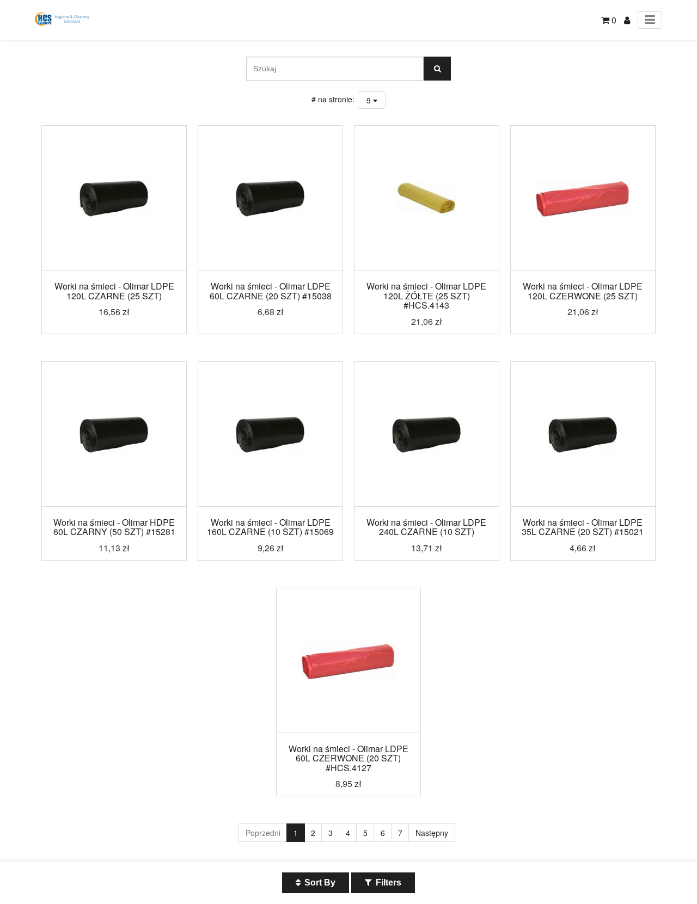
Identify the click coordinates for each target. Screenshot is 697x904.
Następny (431, 832)
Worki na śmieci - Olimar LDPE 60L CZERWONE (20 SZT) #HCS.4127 (348, 758)
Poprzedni (263, 832)
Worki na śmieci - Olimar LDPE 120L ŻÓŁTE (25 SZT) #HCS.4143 (426, 295)
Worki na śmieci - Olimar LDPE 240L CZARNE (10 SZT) (426, 527)
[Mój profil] (627, 20)
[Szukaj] (437, 69)
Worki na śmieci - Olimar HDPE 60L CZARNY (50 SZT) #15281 (114, 527)
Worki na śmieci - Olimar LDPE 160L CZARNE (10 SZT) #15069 (270, 527)
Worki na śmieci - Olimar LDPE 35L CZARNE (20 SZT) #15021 (583, 527)
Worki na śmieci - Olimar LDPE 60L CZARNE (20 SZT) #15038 (271, 291)
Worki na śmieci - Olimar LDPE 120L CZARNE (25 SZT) (114, 291)
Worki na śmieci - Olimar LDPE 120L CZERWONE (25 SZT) (583, 291)
